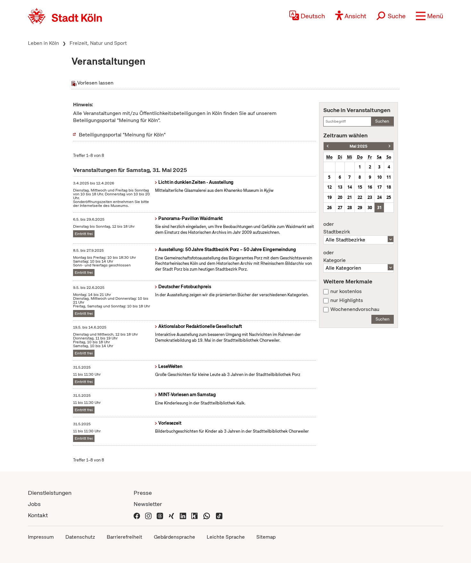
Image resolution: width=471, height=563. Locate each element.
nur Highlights (346, 300)
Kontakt (38, 515)
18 (388, 187)
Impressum (41, 537)
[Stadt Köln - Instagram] (148, 515)
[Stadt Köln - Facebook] (137, 515)
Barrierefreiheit (124, 537)
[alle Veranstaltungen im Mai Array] (328, 146)
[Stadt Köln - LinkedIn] (183, 515)
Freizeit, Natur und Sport (98, 43)
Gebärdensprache (174, 537)
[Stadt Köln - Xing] (171, 515)
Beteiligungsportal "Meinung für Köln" (122, 134)
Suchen (382, 121)
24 (379, 197)
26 (329, 207)
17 (379, 187)
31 (379, 207)
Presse (143, 492)
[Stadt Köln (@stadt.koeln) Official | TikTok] (219, 515)
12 (329, 187)
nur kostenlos (346, 291)
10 (379, 177)
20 (340, 197)
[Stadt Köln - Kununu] (194, 515)
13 (340, 187)
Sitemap (266, 537)
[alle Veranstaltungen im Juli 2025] (389, 146)
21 (349, 197)
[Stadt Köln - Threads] (160, 515)
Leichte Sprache (226, 537)
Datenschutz (80, 537)
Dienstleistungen (49, 492)
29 (360, 207)
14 (349, 187)
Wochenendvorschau (354, 309)
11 (388, 177)
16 (370, 187)
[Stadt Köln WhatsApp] (207, 515)
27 (340, 207)
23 (370, 197)
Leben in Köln (43, 43)
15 (360, 187)
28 (349, 207)
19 (329, 197)
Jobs (34, 504)
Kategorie (334, 256)
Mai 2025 (359, 146)
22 (360, 197)
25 (388, 197)
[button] (429, 16)
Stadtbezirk (336, 228)
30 (370, 207)
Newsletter (148, 504)
